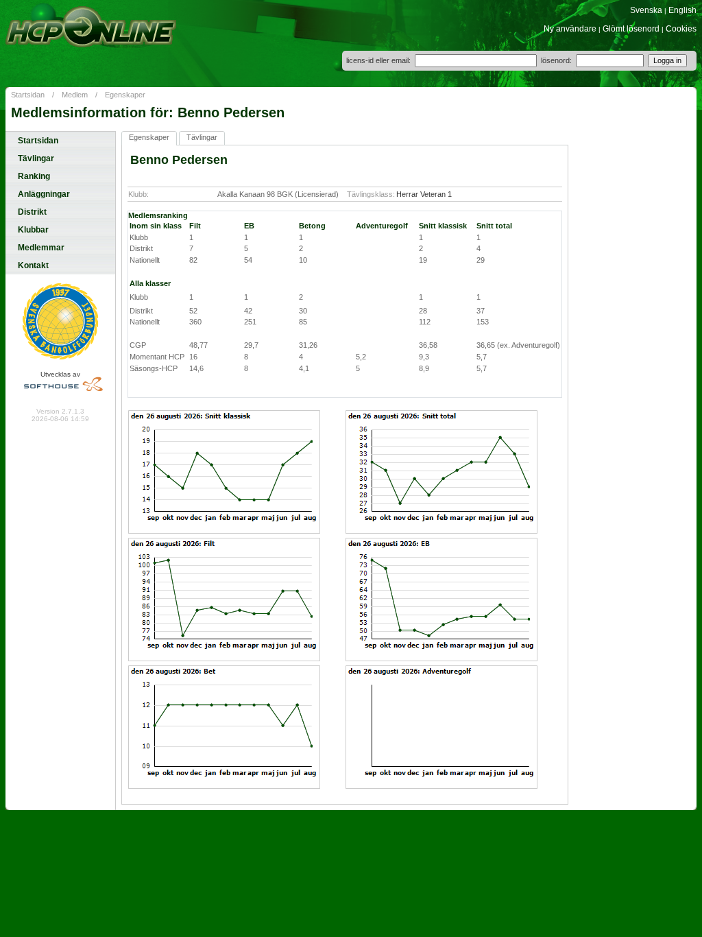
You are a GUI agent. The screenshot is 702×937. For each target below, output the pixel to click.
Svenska (646, 10)
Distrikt (32, 212)
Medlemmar (41, 247)
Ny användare (570, 29)
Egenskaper (125, 95)
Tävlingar (36, 158)
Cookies (681, 29)
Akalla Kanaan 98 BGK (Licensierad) (278, 194)
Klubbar (33, 230)
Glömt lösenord (631, 29)
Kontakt (33, 265)
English (682, 10)
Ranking (34, 176)
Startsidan (28, 95)
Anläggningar (44, 194)
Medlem (75, 95)
